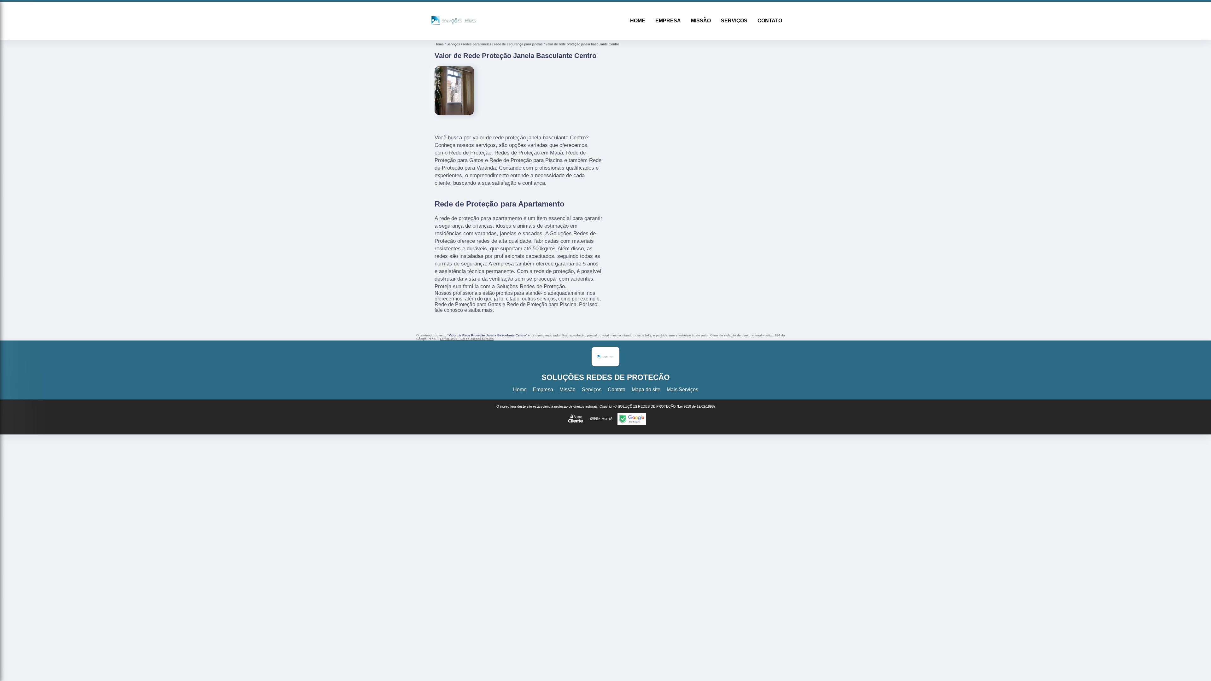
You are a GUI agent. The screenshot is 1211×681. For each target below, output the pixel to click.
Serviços (734, 20)
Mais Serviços (682, 389)
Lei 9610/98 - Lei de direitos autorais (467, 338)
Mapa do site (646, 389)
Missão (701, 20)
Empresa (668, 20)
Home (637, 20)
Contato (770, 20)
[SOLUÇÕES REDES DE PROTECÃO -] (453, 31)
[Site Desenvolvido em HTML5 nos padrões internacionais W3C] (601, 418)
